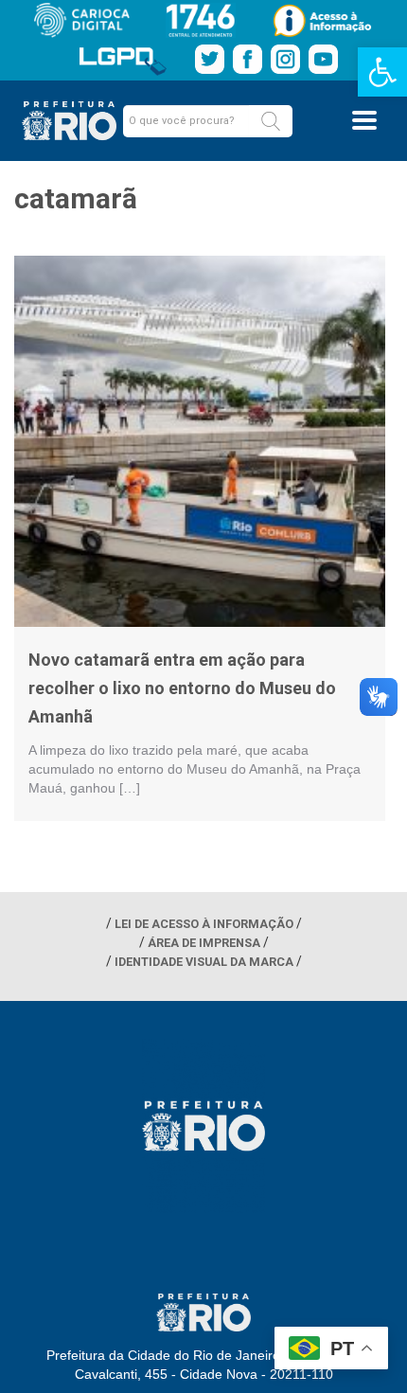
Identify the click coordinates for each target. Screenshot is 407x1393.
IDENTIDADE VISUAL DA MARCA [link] (204, 962)
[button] (270, 121)
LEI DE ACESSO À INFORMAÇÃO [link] (204, 924)
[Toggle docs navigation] (364, 120)
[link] (382, 72)
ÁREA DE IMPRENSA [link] (204, 943)
